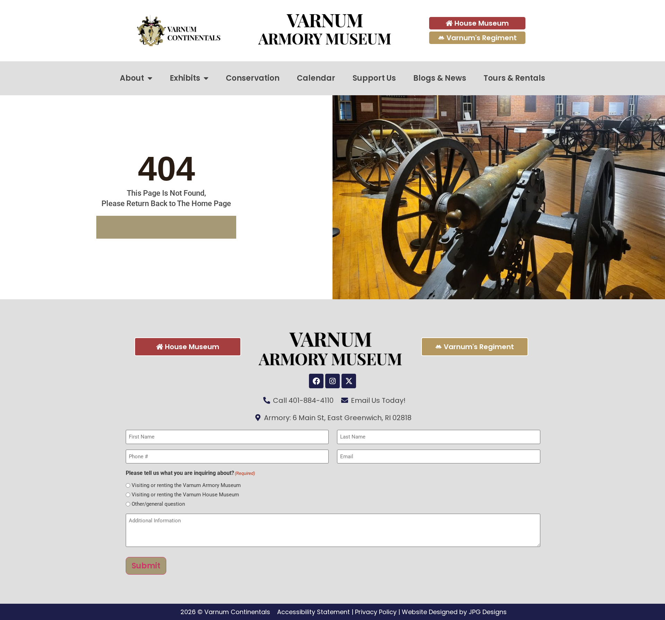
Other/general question (158, 504)
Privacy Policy (376, 612)
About (132, 78)
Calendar (316, 78)
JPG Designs (488, 612)
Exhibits (185, 78)
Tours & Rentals (514, 78)
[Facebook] (316, 381)
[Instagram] (332, 381)
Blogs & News (439, 78)
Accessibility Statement (313, 612)
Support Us (374, 78)
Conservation (253, 78)
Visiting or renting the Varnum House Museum (185, 494)
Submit (146, 565)
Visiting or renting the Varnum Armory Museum (186, 485)
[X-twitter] (349, 381)
